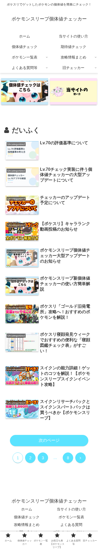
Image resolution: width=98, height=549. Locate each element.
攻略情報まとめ (26, 525)
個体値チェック (26, 517)
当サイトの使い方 (71, 509)
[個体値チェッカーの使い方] (73, 91)
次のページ (49, 440)
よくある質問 (71, 525)
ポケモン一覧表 (71, 517)
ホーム (26, 509)
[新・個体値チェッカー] (24, 91)
